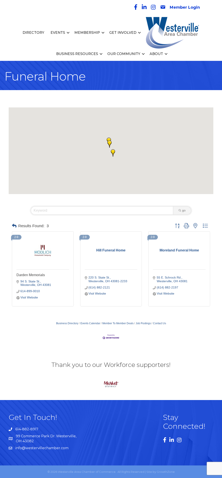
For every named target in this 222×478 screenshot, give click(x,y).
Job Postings (143, 323)
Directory (33, 33)
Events (58, 33)
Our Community (123, 54)
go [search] (184, 210)
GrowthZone (166, 471)
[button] (109, 144)
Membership (87, 33)
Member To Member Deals (118, 323)
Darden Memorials (30, 275)
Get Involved (122, 33)
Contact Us (159, 323)
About (156, 54)
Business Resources (77, 54)
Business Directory (67, 323)
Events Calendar (90, 323)
